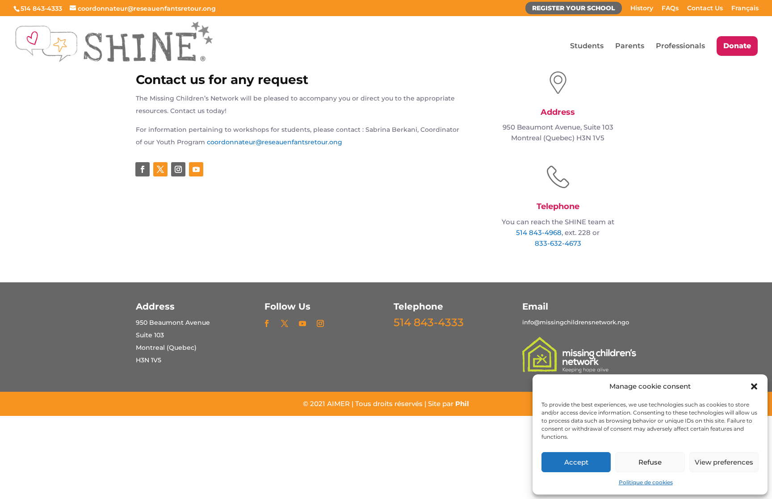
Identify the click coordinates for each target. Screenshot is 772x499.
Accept (576, 462)
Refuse (650, 462)
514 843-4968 (539, 232)
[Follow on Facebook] (142, 169)
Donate (737, 46)
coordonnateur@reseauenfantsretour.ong (274, 142)
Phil (462, 403)
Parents (629, 46)
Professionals (680, 46)
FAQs (670, 8)
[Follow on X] (160, 169)
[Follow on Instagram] (178, 169)
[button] (754, 386)
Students (587, 46)
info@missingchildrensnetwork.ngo (575, 322)
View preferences (724, 462)
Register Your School (573, 8)
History (641, 8)
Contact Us (705, 8)
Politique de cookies (646, 482)
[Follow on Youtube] (196, 169)
